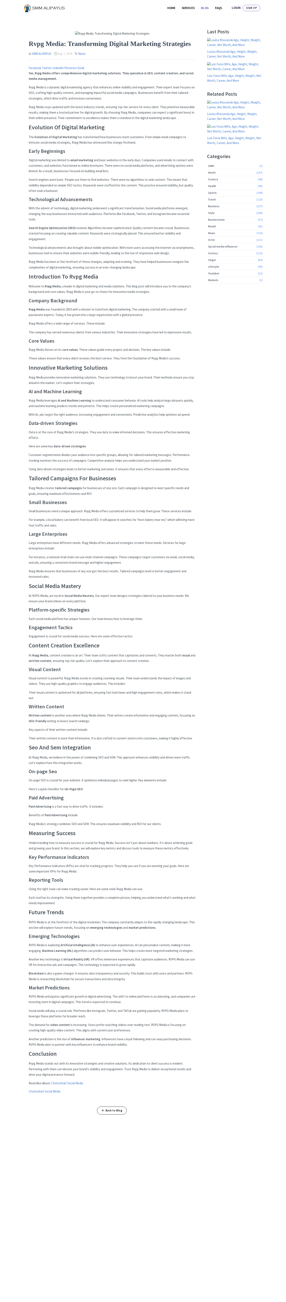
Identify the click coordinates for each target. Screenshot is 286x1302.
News (82, 54)
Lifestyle (235, 267)
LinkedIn (58, 68)
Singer (235, 260)
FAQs (218, 8)
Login (236, 8)
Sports (235, 193)
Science (235, 179)
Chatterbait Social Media (67, 1083)
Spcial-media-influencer (235, 246)
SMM (235, 166)
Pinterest (70, 68)
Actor (235, 240)
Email (80, 68)
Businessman (235, 219)
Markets (235, 280)
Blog (205, 8)
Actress (235, 253)
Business (235, 206)
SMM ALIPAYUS (41, 54)
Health (235, 186)
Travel (235, 199)
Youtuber (235, 273)
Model (235, 226)
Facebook (35, 68)
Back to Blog (114, 1110)
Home (171, 8)
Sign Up (251, 8)
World (235, 172)
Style (235, 213)
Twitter (47, 68)
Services (188, 8)
